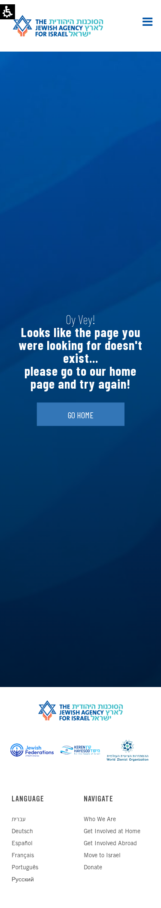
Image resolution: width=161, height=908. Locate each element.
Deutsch (22, 831)
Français (23, 856)
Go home (81, 415)
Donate (93, 868)
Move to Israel (102, 856)
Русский (23, 880)
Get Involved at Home (112, 831)
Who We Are (100, 819)
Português (25, 868)
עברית (18, 819)
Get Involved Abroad (110, 844)
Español (22, 844)
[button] (147, 21)
